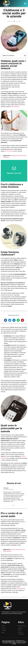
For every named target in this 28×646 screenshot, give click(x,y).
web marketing (15, 106)
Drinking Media (20, 588)
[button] (25, 3)
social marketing (9, 151)
